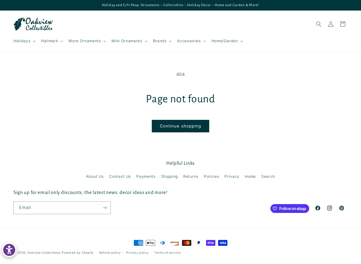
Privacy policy (137, 252)
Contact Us (120, 176)
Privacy (231, 176)
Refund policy (110, 252)
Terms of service (167, 252)
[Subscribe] (105, 207)
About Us (95, 176)
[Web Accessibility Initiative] (9, 250)
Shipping (169, 176)
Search (268, 176)
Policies (211, 176)
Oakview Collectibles (43, 252)
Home (250, 176)
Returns (190, 176)
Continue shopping (180, 126)
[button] (24, 41)
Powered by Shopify (78, 252)
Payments (145, 176)
